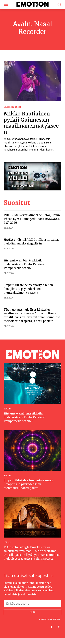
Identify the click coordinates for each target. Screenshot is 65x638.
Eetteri (7, 408)
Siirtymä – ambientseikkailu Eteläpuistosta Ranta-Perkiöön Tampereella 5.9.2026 (24, 264)
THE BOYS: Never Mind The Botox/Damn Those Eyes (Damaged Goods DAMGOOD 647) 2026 (32, 218)
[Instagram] (58, 627)
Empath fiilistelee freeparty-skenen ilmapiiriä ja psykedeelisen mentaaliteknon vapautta (28, 288)
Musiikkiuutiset (12, 107)
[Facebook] (51, 627)
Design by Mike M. (51, 619)
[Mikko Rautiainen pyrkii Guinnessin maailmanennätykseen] (32, 81)
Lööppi (7, 542)
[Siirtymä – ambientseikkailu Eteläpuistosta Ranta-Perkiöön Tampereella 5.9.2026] (32, 383)
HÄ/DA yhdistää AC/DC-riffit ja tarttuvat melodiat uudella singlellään (31, 241)
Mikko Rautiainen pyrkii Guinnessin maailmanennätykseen (31, 122)
